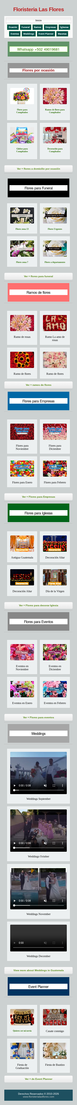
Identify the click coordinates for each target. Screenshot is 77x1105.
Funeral (25, 27)
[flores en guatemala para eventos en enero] (22, 689)
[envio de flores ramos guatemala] (22, 360)
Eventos (15, 33)
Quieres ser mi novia (22, 1031)
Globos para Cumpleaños (22, 150)
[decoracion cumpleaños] (55, 135)
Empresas (50, 27)
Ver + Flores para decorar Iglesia (38, 605)
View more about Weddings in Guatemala (38, 970)
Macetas (62, 33)
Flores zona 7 (22, 262)
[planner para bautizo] (55, 1051)
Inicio (38, 20)
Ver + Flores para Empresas (38, 496)
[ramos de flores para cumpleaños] (55, 96)
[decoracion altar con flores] (22, 577)
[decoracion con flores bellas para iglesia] (55, 543)
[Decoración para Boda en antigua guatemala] (22, 543)
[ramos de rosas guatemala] (55, 323)
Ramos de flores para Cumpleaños (55, 111)
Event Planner (46, 33)
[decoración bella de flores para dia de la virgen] (55, 577)
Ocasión (13, 27)
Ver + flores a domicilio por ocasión (38, 168)
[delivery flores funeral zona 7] (22, 248)
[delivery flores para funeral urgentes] (55, 215)
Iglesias (64, 27)
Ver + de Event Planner (38, 1079)
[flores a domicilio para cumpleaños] (22, 96)
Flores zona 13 (22, 229)
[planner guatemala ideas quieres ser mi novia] (22, 1017)
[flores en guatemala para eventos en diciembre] (55, 652)
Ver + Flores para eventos (38, 717)
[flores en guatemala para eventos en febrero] (55, 689)
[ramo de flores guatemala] (55, 360)
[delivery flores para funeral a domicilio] (55, 248)
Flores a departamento (55, 262)
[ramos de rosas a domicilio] (22, 323)
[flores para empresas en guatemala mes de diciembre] (55, 432)
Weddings (28, 33)
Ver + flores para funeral (38, 276)
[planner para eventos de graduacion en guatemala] (22, 1051)
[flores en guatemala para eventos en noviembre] (22, 652)
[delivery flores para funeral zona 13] (22, 215)
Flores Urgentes (55, 229)
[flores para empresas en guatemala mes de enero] (22, 469)
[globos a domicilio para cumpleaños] (22, 135)
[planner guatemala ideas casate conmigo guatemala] (55, 1017)
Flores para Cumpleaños (22, 111)
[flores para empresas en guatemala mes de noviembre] (22, 432)
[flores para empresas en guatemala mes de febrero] (55, 469)
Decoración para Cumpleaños (54, 150)
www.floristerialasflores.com (38, 1096)
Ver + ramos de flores (38, 384)
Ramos (37, 27)
